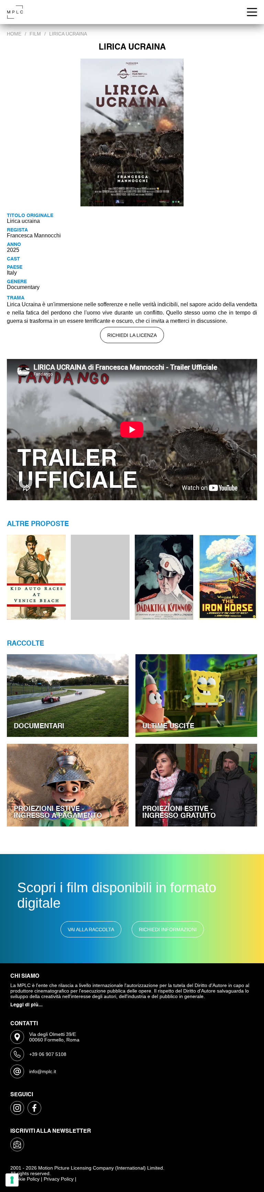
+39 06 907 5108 (47, 1054)
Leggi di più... (26, 1005)
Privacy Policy (59, 1179)
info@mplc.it (42, 1071)
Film (35, 34)
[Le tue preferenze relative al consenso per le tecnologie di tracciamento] (12, 1179)
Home (14, 34)
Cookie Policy (25, 1179)
